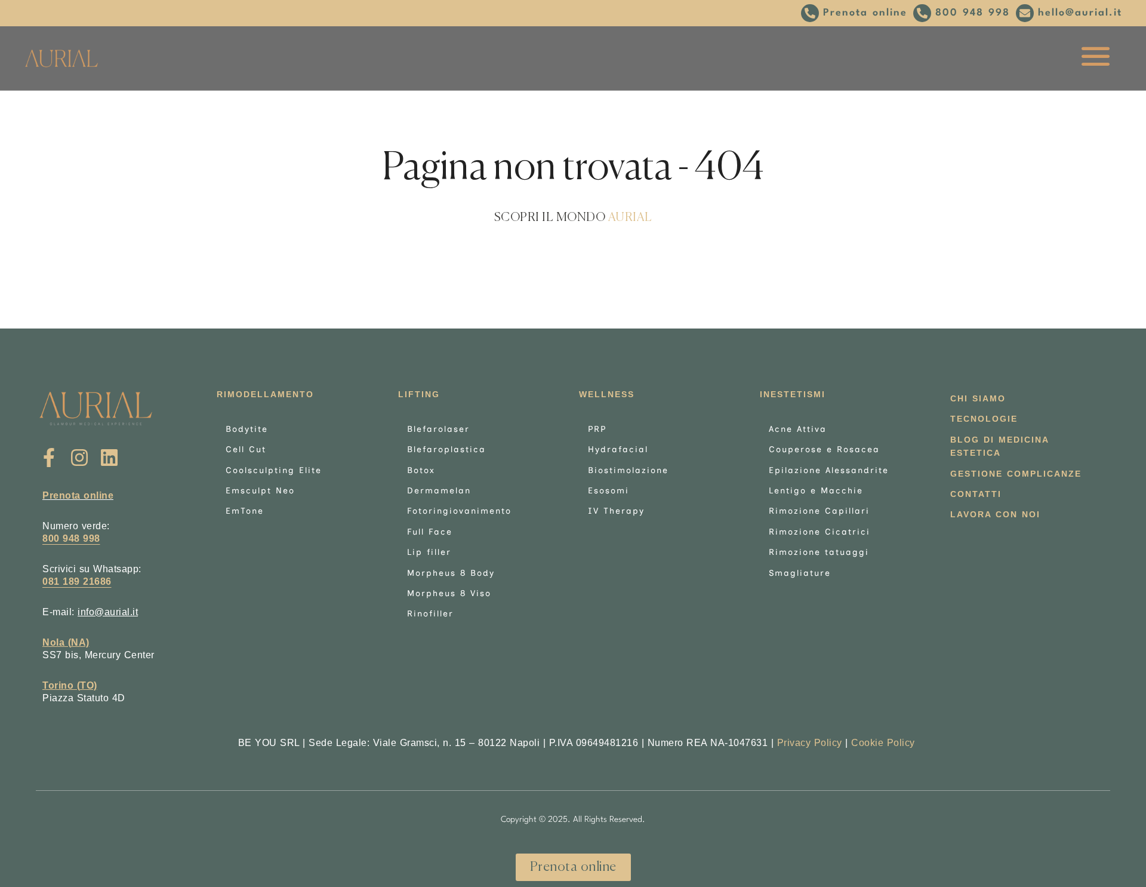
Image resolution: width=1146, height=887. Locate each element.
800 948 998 (71, 538)
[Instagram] (79, 457)
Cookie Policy (883, 743)
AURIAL (630, 217)
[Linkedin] (109, 457)
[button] (854, 13)
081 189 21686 (77, 581)
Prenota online (77, 495)
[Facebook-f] (49, 457)
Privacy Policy (809, 743)
